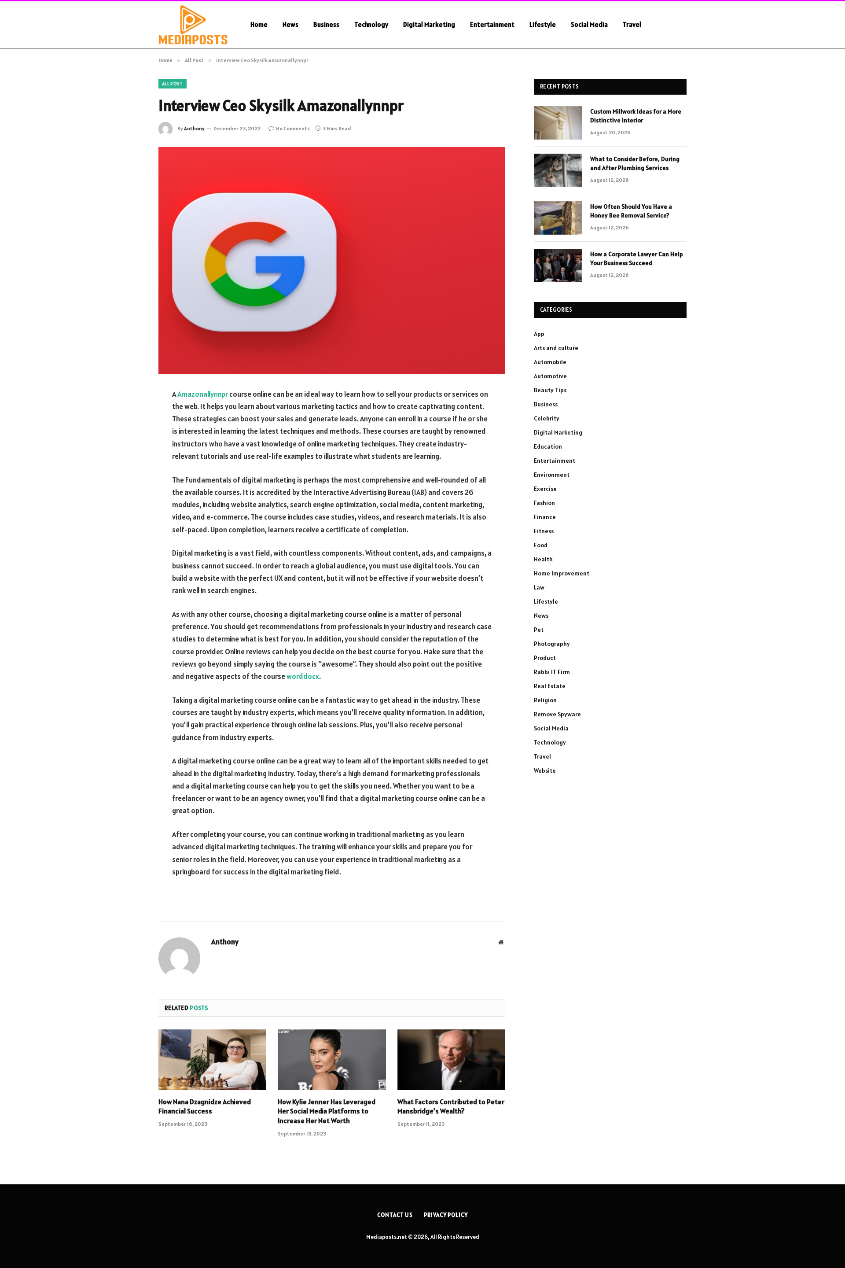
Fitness (544, 531)
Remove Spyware (557, 714)
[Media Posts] (193, 24)
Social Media (589, 24)
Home (259, 24)
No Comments (293, 128)
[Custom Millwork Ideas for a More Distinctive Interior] (558, 123)
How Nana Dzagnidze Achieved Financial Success (204, 1106)
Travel (632, 24)
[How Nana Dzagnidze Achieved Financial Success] (212, 1059)
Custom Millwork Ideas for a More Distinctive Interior (635, 115)
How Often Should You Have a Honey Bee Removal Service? (631, 211)
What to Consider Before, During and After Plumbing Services (635, 163)
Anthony (194, 128)
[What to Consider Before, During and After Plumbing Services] (558, 170)
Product (545, 658)
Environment (551, 475)
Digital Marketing (429, 24)
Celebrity (546, 418)
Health (543, 559)
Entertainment (492, 24)
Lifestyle (542, 24)
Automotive (550, 376)
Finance (545, 517)
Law (539, 587)
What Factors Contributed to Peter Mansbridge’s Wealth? (450, 1106)
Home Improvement (561, 573)
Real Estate (550, 686)
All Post (172, 84)
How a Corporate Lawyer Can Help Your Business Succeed (636, 258)
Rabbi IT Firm (552, 672)
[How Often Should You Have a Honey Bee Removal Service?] (558, 218)
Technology (371, 24)
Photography (552, 644)
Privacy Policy (446, 1215)
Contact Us (395, 1215)
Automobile (550, 362)
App (539, 334)
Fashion (544, 503)
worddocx (303, 676)
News (290, 24)
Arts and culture (556, 348)
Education (548, 446)
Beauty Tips (550, 390)
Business (326, 24)
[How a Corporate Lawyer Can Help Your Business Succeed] (558, 265)
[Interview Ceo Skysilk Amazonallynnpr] (331, 260)
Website (545, 770)
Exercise (545, 489)
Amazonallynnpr (202, 394)
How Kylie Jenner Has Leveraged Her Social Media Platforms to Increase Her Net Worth (326, 1111)
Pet (539, 630)
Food (540, 545)
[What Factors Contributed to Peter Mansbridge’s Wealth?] (451, 1059)
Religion (545, 700)
